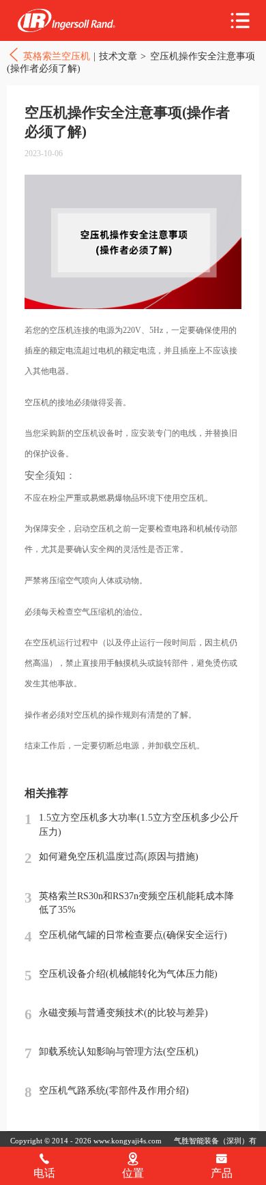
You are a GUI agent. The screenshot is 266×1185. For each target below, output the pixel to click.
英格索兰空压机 (66, 21)
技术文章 (118, 56)
